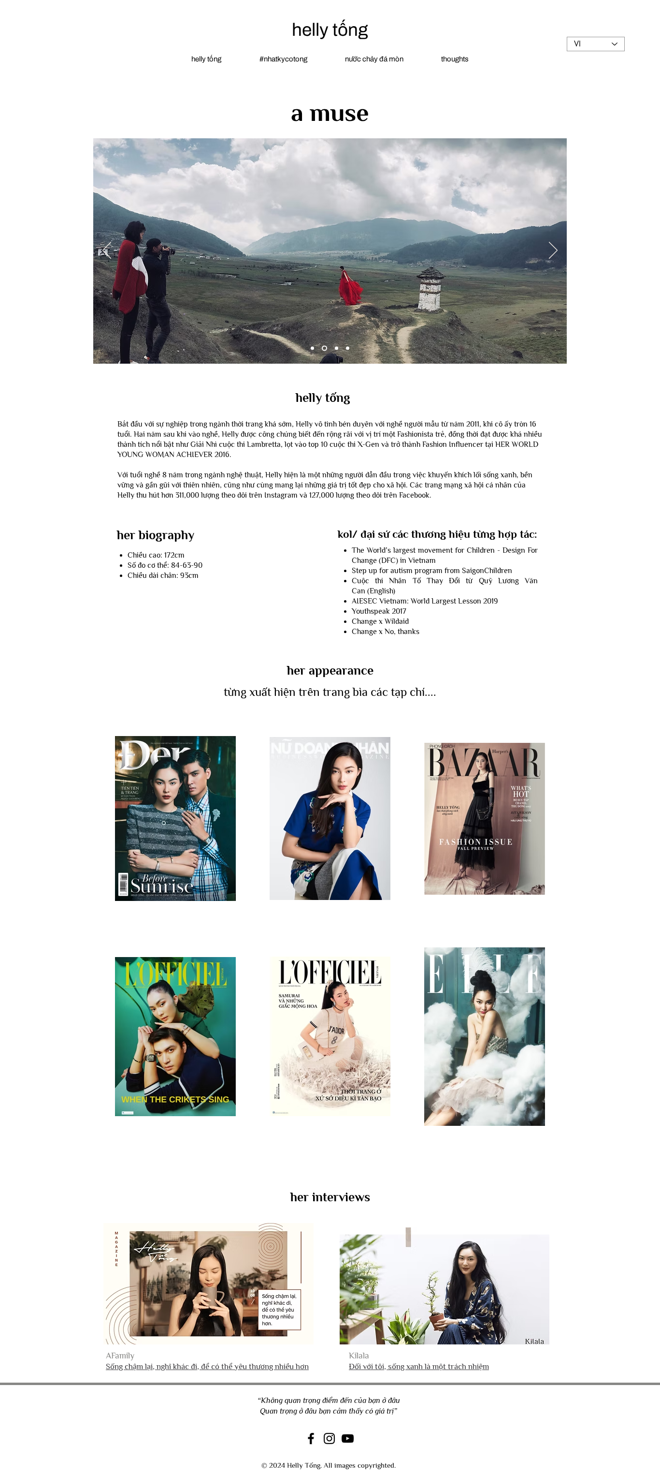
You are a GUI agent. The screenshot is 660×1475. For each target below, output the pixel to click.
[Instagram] (329, 1438)
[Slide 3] (347, 348)
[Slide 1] (312, 348)
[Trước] (106, 251)
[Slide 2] (335, 348)
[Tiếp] (553, 251)
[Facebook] (310, 1438)
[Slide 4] (323, 348)
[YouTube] (347, 1438)
